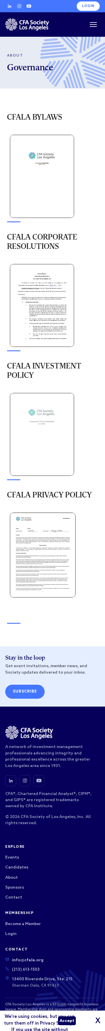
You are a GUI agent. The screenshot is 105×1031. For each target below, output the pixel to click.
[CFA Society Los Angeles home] (27, 24)
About (15, 56)
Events (12, 857)
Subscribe (25, 691)
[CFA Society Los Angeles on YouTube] (38, 780)
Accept (67, 1020)
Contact (13, 897)
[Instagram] (19, 6)
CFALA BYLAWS (34, 117)
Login (88, 6)
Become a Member (23, 924)
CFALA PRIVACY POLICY (49, 495)
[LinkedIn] (9, 6)
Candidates (16, 867)
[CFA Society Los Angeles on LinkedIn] (10, 780)
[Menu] (93, 24)
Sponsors (14, 887)
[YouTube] (28, 6)
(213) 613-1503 (26, 969)
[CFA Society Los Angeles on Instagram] (24, 780)
